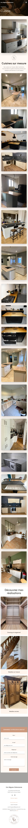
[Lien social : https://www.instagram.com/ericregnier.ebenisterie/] (15, 795)
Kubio (17, 810)
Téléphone (14, 749)
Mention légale (14, 798)
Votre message (14, 756)
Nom (14, 735)
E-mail (14, 742)
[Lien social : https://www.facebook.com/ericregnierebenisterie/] (12, 795)
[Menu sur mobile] (26, 2)
